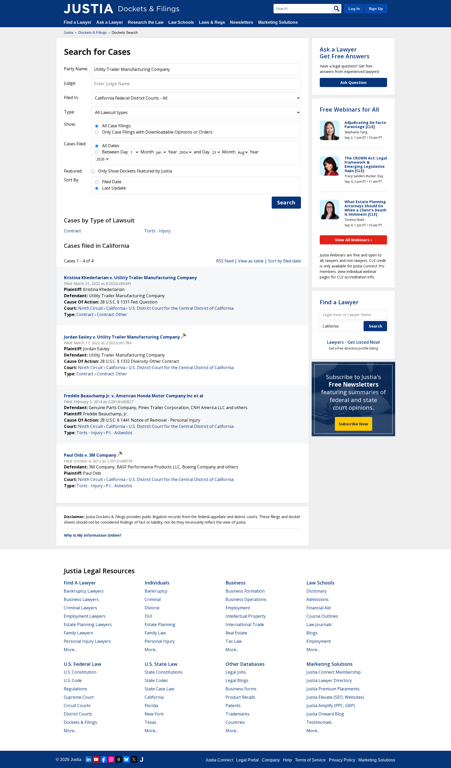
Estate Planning (160, 624)
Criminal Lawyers (80, 608)
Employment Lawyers (84, 616)
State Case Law (159, 689)
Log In (354, 9)
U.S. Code (73, 680)
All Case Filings (116, 126)
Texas (150, 722)
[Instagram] (111, 759)
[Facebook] (103, 759)
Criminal (153, 599)
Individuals (157, 583)
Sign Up (376, 9)
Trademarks (237, 714)
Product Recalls (240, 697)
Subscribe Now (353, 423)
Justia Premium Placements (333, 689)
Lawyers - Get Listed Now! (353, 342)
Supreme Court (79, 697)
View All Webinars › (353, 239)
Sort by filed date (284, 261)
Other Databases (245, 664)
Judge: (70, 83)
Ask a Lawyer (110, 22)
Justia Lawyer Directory (329, 680)
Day (124, 152)
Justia (75, 759)
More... (70, 649)
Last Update (114, 188)
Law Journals (319, 624)
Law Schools (181, 22)
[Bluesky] (126, 759)
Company (271, 760)
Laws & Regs (212, 22)
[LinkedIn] (88, 759)
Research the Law (145, 22)
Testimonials (319, 722)
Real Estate (236, 633)
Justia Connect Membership (333, 672)
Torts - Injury (157, 231)
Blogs (312, 633)
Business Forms (241, 689)
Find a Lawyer (77, 22)
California (115, 308)
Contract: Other (112, 314)
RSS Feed (225, 261)
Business (235, 583)
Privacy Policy (342, 760)
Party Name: (76, 69)
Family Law (155, 633)
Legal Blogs (236, 680)
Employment (237, 608)
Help (287, 760)
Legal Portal (247, 760)
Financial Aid (318, 608)
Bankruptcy (156, 591)
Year (172, 152)
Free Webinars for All (349, 109)
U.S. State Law (161, 664)
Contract (72, 231)
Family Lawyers (78, 633)
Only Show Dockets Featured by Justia (135, 171)
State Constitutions (163, 672)
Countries (235, 722)
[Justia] (88, 8)
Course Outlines (322, 616)
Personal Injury (160, 641)
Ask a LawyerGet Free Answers (345, 52)
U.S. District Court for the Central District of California (181, 308)
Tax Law (233, 641)
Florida (151, 705)
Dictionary (316, 591)
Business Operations (245, 599)
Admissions (317, 599)
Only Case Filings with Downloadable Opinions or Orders (157, 132)
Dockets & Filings (80, 722)
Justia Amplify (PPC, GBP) (330, 705)
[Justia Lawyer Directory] (141, 759)
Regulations (75, 689)
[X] (134, 759)
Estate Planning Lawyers (88, 624)
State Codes (156, 680)
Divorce (152, 608)
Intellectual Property (245, 616)
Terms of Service (310, 760)
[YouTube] (96, 759)
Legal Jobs (235, 672)
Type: (69, 112)
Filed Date (111, 182)
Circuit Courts (77, 705)
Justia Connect (219, 760)
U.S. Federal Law (82, 664)
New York (154, 714)
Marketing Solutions (278, 22)
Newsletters (241, 22)
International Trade (244, 624)
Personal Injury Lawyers (87, 641)
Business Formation (245, 591)
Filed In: (71, 97)
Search (286, 202)
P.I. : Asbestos (119, 432)
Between (110, 152)
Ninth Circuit (90, 308)
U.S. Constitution (80, 672)
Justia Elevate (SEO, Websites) (335, 697)
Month (147, 152)
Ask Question (353, 82)
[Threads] (119, 759)
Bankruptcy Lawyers (84, 591)
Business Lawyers (81, 599)
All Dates (110, 145)
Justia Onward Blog (325, 714)
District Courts (78, 714)
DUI (148, 616)
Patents (233, 705)
